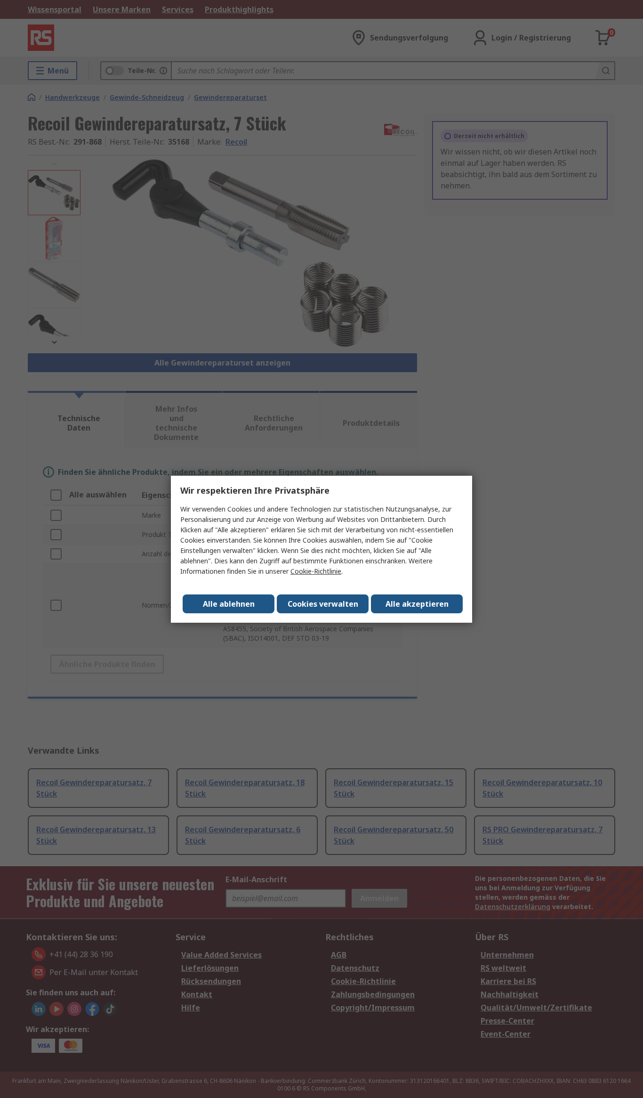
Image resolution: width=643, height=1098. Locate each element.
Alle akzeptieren (417, 604)
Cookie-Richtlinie (315, 571)
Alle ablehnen (229, 604)
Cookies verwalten (323, 604)
